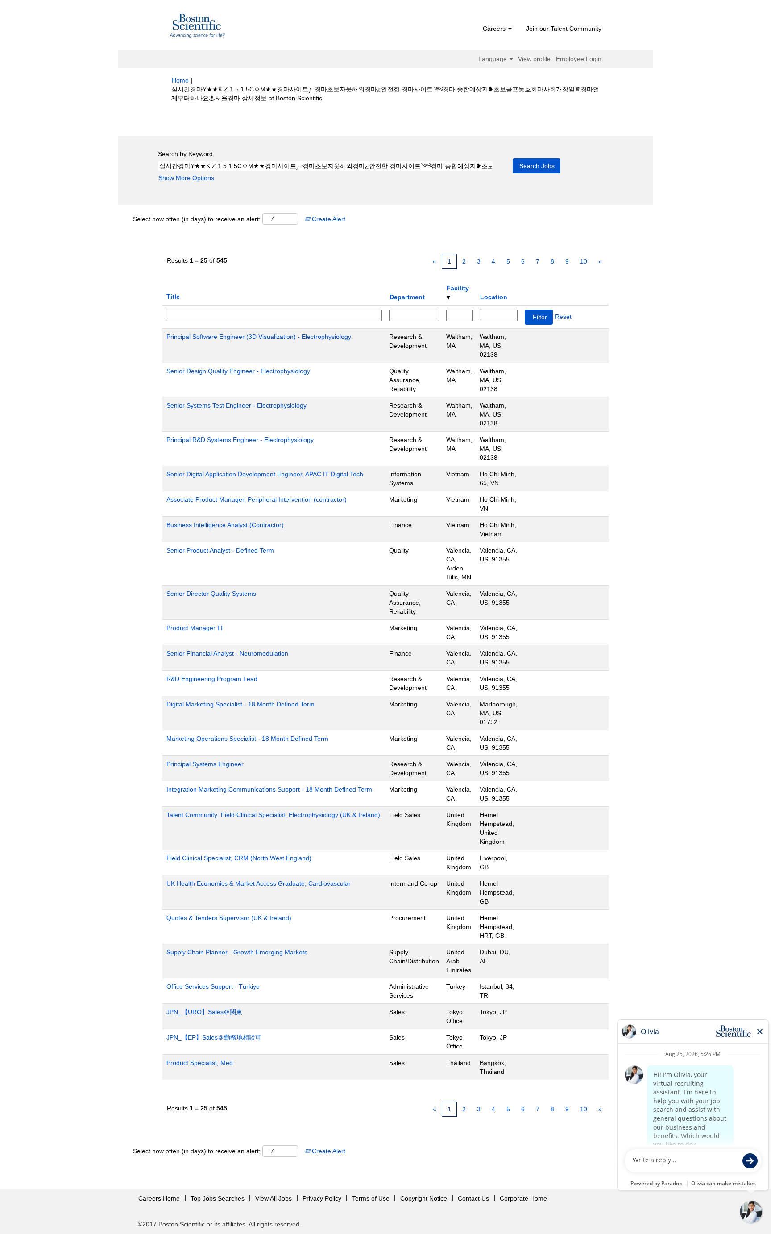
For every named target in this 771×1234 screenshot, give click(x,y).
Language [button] (493, 58)
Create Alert (327, 219)
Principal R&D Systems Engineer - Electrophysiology (240, 439)
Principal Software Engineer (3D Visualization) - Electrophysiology (258, 336)
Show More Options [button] (186, 178)
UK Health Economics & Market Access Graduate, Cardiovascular (258, 883)
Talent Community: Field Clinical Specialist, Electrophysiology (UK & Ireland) (273, 814)
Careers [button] (495, 28)
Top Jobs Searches (218, 1198)
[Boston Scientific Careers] (197, 27)
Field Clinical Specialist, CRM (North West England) (238, 858)
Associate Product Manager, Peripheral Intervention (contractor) (256, 499)
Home (180, 80)
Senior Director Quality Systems (211, 593)
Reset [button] (563, 316)
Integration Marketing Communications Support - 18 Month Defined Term (269, 789)
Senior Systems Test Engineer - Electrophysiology (236, 405)
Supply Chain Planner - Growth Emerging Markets (236, 952)
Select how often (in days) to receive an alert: (197, 219)
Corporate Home (523, 1198)
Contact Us (473, 1198)
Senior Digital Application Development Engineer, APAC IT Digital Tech (264, 474)
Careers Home (159, 1198)
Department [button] (407, 297)
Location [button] (493, 297)
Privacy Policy (322, 1198)
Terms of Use (371, 1198)
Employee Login (578, 58)
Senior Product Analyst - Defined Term (220, 550)
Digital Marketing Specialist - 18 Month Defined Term (240, 704)
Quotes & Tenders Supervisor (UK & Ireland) (228, 917)
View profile (534, 58)
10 (583, 261)
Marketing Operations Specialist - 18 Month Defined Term (247, 738)
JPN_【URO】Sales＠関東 (204, 1011)
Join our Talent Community (563, 28)
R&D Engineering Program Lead (211, 678)
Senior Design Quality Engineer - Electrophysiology (238, 371)
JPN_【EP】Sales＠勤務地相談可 (213, 1037)
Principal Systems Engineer (205, 764)
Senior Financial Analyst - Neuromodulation (227, 653)
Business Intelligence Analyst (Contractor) (225, 524)
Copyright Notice (423, 1198)
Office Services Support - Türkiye (213, 986)
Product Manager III (194, 627)
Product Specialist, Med (199, 1062)
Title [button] (173, 296)
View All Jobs (273, 1198)
